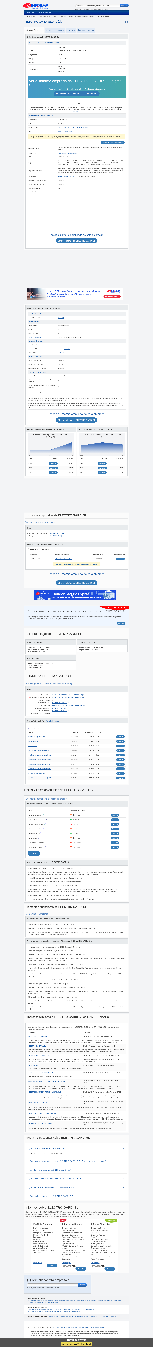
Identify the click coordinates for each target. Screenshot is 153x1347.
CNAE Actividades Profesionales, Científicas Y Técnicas (43, 1309)
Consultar (67, 349)
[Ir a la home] (35, 5)
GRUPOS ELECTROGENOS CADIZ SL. (41, 1073)
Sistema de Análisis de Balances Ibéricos (111, 1300)
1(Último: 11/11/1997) (59, 708)
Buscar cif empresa (47, 1300)
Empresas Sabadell (53, 1316)
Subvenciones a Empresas (78, 1300)
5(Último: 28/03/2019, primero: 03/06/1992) (67, 697)
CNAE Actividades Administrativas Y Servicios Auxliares (43, 1311)
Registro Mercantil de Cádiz (66, 176)
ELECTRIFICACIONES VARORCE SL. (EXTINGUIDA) (45, 1092)
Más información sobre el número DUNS (76, 127)
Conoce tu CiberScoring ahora (112, 142)
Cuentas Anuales (53, 1302)
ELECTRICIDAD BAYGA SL (37, 1046)
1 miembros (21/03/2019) (57, 533)
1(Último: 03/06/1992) (59, 703)
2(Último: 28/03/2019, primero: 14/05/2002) (67, 695)
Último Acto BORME (34, 337)
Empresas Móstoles (65, 1316)
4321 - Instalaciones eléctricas (67, 153)
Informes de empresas (34, 1300)
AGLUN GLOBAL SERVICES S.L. (39, 1056)
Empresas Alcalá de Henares (80, 1316)
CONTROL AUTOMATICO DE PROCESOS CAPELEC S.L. (47, 1081)
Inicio (34, 16)
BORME (44, 1302)
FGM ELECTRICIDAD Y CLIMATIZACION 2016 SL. (44, 1113)
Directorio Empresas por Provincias (72, 16)
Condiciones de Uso (57, 1327)
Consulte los (76, 564)
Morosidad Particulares (34, 1302)
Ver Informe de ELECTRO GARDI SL (76, 1344)
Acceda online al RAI (93, 1300)
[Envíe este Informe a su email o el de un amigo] (126, 21)
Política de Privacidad (70, 1327)
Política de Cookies (83, 1327)
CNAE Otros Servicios (88, 1309)
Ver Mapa (90, 51)
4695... (60, 127)
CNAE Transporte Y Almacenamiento (70, 1309)
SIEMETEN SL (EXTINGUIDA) (37, 1036)
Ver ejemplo (37, 1263)
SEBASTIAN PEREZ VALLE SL (38, 1103)
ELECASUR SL (33, 1065)
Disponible (61, 318)
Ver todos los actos (52, 721)
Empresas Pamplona (95, 1316)
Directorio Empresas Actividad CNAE (49, 16)
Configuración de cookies (97, 1327)
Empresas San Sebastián (109, 1316)
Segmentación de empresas (62, 1300)
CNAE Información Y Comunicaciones (70, 1311)
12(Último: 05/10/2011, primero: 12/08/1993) (68, 705)
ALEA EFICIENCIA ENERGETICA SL (40, 1124)
